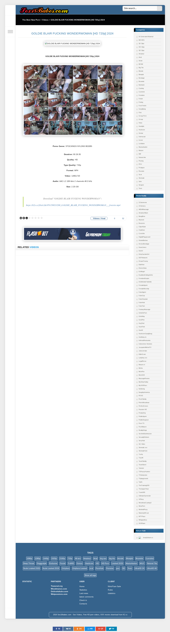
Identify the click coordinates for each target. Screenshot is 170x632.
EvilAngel (142, 271)
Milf (140, 154)
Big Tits (141, 67)
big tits (112, 558)
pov (118, 568)
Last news (83, 593)
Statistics (83, 590)
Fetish (141, 99)
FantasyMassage (144, 309)
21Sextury (142, 206)
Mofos (141, 368)
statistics (111, 593)
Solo (140, 181)
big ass (103, 558)
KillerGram (142, 354)
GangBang (142, 109)
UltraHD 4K (152, 568)
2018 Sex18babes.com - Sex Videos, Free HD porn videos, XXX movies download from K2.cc (43, 10)
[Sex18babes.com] (10, 10)
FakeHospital (143, 299)
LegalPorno (142, 361)
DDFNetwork (143, 257)
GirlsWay (142, 316)
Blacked (141, 220)
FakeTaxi (142, 306)
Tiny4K (141, 458)
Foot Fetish (142, 105)
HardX (141, 330)
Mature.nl (142, 364)
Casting (141, 88)
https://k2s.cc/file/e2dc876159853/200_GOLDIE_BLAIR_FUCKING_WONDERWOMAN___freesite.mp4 (73, 205)
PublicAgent (142, 416)
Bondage (141, 78)
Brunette (141, 81)
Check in (83, 600)
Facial (62, 563)
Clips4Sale (142, 226)
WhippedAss (143, 520)
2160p (62, 558)
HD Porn (105, 563)
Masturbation (143, 147)
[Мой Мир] (27, 218)
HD (97, 563)
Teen (140, 188)
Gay (140, 112)
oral (91, 568)
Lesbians (142, 143)
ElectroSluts (143, 268)
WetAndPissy (143, 509)
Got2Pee (141, 320)
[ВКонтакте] (21, 218)
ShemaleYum (143, 451)
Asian (140, 60)
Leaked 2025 (117, 563)
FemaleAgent (143, 285)
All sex (78, 558)
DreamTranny (143, 261)
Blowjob (141, 74)
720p (70, 558)
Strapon (141, 185)
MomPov (141, 371)
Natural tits (142, 157)
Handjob (141, 126)
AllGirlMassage (144, 209)
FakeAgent (142, 292)
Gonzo (79, 563)
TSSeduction (143, 475)
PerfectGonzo (143, 406)
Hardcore (142, 129)
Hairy (140, 123)
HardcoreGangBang (145, 333)
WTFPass (142, 516)
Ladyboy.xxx (143, 358)
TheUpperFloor (144, 489)
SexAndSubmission (145, 433)
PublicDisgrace (144, 420)
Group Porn (142, 116)
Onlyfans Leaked (79, 568)
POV (140, 164)
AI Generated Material (146, 36)
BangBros (142, 216)
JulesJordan (143, 351)
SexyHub (142, 440)
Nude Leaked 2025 (31, 568)
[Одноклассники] (24, 218)
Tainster (141, 468)
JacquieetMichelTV (145, 347)
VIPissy (141, 499)
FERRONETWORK (145, 282)
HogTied (141, 323)
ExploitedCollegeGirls (146, 275)
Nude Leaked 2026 (51, 568)
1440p (46, 558)
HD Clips (141, 47)
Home (82, 586)
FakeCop (142, 295)
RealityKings (143, 430)
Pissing (141, 161)
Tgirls (140, 482)
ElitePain (141, 264)
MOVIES (141, 40)
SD (123, 568)
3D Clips (141, 43)
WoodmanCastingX (145, 502)
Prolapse (141, 167)
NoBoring (142, 389)
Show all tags (90, 575)
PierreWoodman (144, 402)
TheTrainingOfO (144, 485)
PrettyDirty (142, 413)
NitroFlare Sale (114, 586)
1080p (29, 558)
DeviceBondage (144, 244)
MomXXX (142, 375)
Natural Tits (152, 563)
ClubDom (142, 230)
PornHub (99, 568)
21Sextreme (143, 202)
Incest (141, 140)
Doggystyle (41, 563)
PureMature (142, 427)
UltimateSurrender (145, 496)
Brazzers (142, 223)
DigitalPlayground (144, 237)
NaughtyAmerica (144, 392)
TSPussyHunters (144, 471)
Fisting (141, 102)
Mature (141, 150)
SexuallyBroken (144, 437)
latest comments (86, 597)
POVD (141, 395)
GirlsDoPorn (143, 313)
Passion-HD (143, 409)
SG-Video (142, 444)
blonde (120, 558)
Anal (140, 57)
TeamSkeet (142, 464)
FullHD (71, 563)
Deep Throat (28, 563)
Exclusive (53, 563)
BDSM (141, 64)
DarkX (141, 251)
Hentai (141, 133)
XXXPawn (142, 523)
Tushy (141, 454)
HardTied (142, 327)
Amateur (141, 54)
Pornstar (110, 568)
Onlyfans (65, 568)
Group (141, 119)
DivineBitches (143, 240)
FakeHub (142, 302)
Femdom (141, 95)
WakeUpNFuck (144, 513)
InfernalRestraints (144, 340)
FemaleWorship (144, 288)
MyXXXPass (143, 385)
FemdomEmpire (144, 278)
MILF (142, 563)
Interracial (142, 136)
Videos (96, 218)
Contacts (83, 604)
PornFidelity (142, 399)
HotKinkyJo (142, 337)
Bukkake (141, 85)
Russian (141, 171)
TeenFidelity (143, 461)
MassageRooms (144, 378)
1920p (54, 558)
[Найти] (159, 8)
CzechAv (142, 233)
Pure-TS (141, 423)
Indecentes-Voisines (145, 344)
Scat (140, 174)
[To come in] (10, 21)
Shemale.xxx (143, 447)
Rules (110, 590)
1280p (37, 558)
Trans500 (142, 492)
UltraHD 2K (139, 568)
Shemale (141, 178)
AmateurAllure (143, 213)
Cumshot (142, 92)
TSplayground (143, 478)
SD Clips (141, 50)
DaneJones (142, 247)
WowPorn (142, 506)
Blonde (141, 71)
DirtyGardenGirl (144, 254)
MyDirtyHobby (143, 382)
